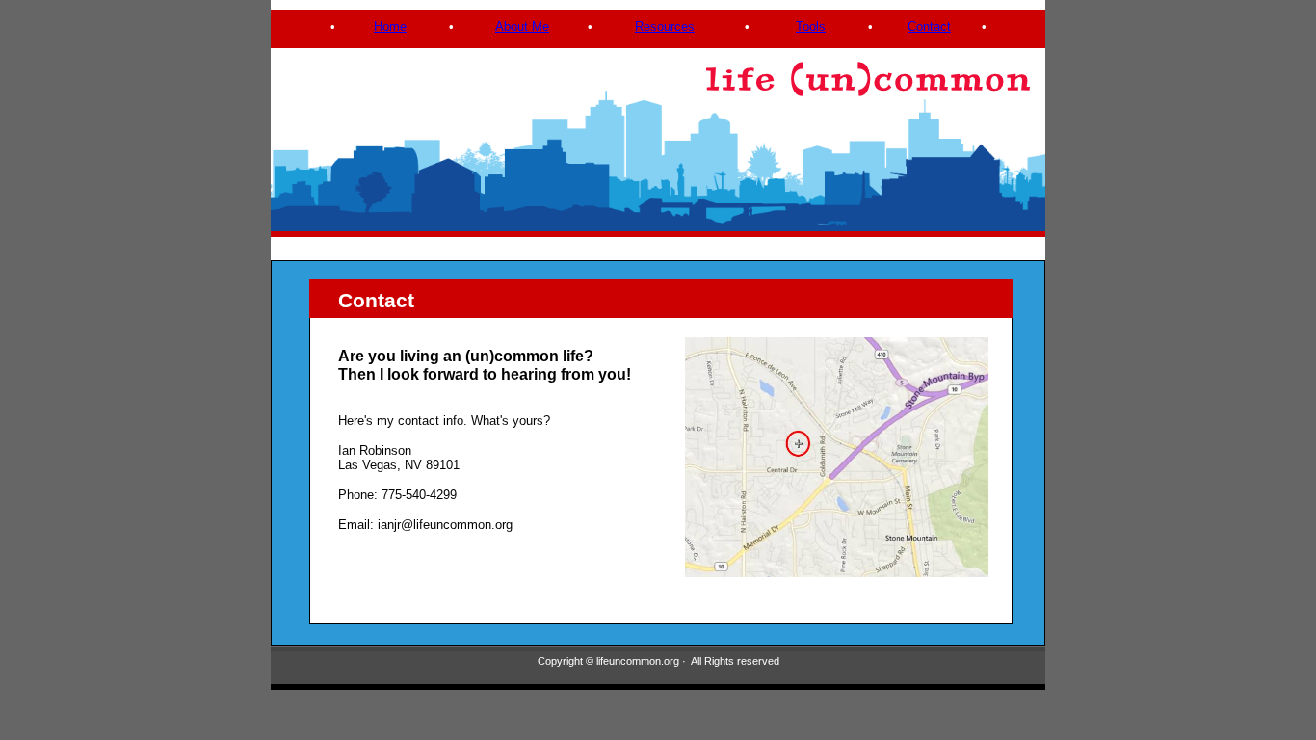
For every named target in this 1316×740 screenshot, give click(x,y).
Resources (665, 26)
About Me (522, 26)
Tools (811, 26)
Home (390, 26)
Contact (929, 26)
